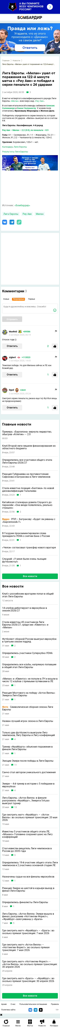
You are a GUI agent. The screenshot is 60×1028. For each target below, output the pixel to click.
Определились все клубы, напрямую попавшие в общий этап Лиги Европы (29, 666)
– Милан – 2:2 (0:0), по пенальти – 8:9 (29, 130)
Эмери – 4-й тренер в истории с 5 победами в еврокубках (28, 785)
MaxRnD (13, 331)
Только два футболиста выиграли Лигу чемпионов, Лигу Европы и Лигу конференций (28, 734)
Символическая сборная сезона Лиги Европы (27, 708)
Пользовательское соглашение (33, 1004)
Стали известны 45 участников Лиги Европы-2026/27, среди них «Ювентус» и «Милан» (25, 625)
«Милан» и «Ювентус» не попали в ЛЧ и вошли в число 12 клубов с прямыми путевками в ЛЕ (30, 680)
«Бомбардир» (22, 205)
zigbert (12, 357)
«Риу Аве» (39, 101)
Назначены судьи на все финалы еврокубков (28, 876)
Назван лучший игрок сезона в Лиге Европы (27, 721)
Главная (6, 61)
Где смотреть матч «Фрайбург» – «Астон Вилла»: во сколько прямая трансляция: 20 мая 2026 (29, 817)
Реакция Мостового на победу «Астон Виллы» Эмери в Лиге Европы (28, 694)
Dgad (11, 390)
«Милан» (14, 101)
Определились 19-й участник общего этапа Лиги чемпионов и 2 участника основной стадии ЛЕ (30, 864)
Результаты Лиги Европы (15, 151)
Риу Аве (6, 130)
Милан (40, 214)
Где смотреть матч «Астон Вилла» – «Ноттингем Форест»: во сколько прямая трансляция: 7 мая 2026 (26, 947)
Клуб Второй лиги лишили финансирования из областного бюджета (29, 447)
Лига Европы (10, 214)
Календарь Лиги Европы (14, 147)
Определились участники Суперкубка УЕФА (27, 653)
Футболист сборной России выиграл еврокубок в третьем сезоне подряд (29, 640)
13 (15, 807)
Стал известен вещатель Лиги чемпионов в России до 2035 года (27, 849)
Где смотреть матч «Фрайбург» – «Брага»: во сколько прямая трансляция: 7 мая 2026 (28, 932)
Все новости (30, 576)
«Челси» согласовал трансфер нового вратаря (29, 547)
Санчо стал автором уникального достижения (29, 772)
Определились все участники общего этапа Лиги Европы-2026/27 (27, 461)
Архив (4, 1004)
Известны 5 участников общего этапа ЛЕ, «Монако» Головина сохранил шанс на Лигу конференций (27, 834)
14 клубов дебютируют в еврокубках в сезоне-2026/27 (24, 609)
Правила (55, 1004)
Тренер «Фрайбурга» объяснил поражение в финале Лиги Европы (27, 748)
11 (15, 765)
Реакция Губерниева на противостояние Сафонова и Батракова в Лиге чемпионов (26, 475)
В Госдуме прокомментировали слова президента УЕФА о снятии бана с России (26, 534)
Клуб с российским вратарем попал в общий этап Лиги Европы (28, 595)
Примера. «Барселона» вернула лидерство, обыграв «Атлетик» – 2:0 (27, 433)
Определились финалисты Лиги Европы (25, 902)
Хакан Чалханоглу (26, 108)
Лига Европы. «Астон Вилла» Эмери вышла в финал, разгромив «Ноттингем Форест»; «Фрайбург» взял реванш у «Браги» (28, 916)
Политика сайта (8, 1010)
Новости (16, 61)
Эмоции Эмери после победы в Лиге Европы (27, 760)
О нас (13, 1004)
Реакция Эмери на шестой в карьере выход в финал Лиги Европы (28, 889)
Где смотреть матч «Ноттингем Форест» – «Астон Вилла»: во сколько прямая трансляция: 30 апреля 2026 (29, 964)
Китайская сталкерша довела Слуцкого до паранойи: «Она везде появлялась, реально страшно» (27, 505)
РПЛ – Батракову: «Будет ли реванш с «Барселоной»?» (28, 520)
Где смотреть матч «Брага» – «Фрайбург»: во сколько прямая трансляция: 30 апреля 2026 (28, 979)
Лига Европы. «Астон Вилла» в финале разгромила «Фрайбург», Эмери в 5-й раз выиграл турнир (25, 800)
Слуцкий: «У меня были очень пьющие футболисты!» (24, 560)
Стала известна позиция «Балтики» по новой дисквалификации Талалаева (28, 489)
